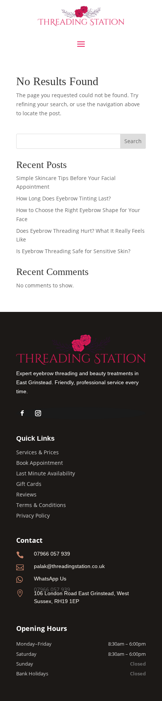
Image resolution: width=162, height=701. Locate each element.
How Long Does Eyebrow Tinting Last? (63, 198)
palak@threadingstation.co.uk (69, 566)
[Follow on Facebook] (22, 413)
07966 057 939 (52, 554)
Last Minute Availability (45, 473)
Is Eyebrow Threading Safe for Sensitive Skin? (73, 251)
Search (133, 141)
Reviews (26, 494)
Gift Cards (28, 483)
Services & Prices (37, 452)
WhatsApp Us (50, 579)
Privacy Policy (33, 515)
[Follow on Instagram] (38, 413)
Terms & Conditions (41, 505)
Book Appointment (39, 462)
